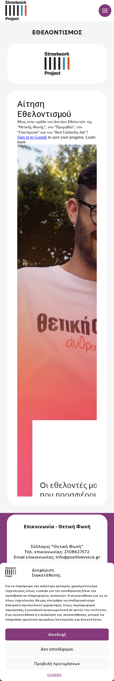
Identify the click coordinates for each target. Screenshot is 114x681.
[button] (105, 10)
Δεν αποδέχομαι (57, 649)
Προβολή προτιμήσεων (57, 663)
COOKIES (54, 675)
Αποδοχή (57, 634)
